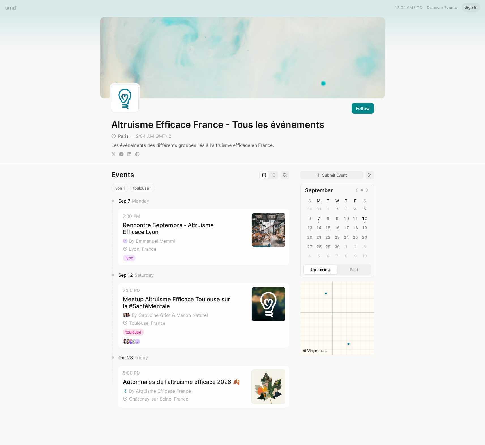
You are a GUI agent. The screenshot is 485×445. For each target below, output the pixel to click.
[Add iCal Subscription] (370, 175)
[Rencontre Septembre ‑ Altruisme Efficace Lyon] (203, 237)
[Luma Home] (11, 7)
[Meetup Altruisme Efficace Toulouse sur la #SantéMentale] (203, 315)
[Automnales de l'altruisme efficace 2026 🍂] (203, 386)
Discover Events (442, 7)
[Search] (285, 175)
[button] (203, 237)
